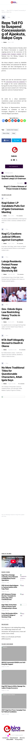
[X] (6, 120)
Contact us (5, 737)
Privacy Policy (18, 739)
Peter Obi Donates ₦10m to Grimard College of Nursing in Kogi (9, 615)
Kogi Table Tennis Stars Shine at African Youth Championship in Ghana (9, 606)
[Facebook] (3, 120)
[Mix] (21, 120)
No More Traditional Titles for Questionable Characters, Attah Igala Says (13, 374)
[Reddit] (9, 120)
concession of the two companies (15, 81)
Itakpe (13, 133)
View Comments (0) (13, 166)
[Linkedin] (12, 120)
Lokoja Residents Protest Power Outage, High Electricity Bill (11, 266)
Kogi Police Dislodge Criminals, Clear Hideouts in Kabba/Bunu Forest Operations (10, 577)
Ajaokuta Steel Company (12, 129)
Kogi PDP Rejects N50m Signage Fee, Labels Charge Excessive (13, 687)
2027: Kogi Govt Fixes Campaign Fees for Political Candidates (14, 711)
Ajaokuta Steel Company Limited (11, 54)
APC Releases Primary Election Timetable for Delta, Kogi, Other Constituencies (9, 596)
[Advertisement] (14, 534)
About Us (22, 737)
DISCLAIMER (9, 739)
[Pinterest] (15, 120)
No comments (20, 215)
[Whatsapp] (24, 120)
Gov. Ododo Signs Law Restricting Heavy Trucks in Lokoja (12, 314)
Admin (5, 42)
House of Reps (6, 133)
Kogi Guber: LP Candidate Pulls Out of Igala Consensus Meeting (13, 207)
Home (3, 10)
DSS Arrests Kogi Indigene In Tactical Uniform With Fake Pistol (10, 587)
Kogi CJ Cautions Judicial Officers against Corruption (12, 236)
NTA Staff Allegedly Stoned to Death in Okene (13, 343)
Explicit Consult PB (19, 735)
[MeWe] (18, 120)
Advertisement (14, 737)
